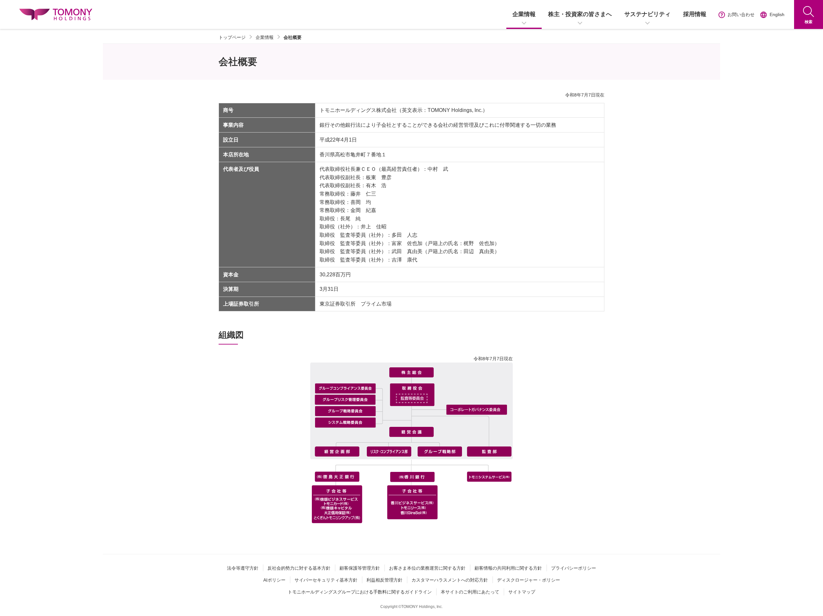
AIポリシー (274, 580)
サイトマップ (521, 591)
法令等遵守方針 (242, 568)
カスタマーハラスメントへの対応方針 (450, 580)
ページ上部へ (806, 609)
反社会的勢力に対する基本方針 (298, 568)
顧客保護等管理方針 (359, 568)
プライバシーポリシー (573, 568)
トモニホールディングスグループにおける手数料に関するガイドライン (360, 591)
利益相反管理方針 (384, 580)
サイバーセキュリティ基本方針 (325, 580)
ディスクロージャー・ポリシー (528, 580)
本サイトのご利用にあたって (470, 591)
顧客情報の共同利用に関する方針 (508, 568)
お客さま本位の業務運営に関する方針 (427, 568)
